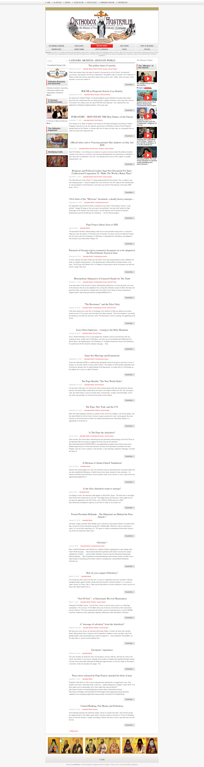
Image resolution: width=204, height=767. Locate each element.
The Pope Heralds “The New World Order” (102, 381)
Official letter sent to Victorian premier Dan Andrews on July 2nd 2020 (102, 144)
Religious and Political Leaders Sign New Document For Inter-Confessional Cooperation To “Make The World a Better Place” (102, 172)
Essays (124, 49)
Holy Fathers (124, 46)
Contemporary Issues (101, 202)
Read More (129, 84)
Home (48, 2)
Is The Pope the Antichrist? (102, 432)
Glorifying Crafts (55, 152)
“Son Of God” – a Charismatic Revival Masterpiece (102, 598)
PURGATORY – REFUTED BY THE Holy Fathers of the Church (102, 116)
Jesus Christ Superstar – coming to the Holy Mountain (102, 329)
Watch (148, 78)
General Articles (105, 94)
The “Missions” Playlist (145, 60)
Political (147, 49)
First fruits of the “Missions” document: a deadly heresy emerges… (102, 198)
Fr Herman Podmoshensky (55, 101)
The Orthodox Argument (54, 129)
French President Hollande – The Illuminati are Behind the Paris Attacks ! (102, 515)
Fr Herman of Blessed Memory (57, 121)
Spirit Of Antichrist (147, 46)
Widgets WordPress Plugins (101, 764)
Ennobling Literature (107, 2)
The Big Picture (79, 2)
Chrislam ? (102, 542)
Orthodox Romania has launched (56, 83)
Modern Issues (56, 49)
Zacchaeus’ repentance (102, 649)
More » (49, 95)
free (118, 764)
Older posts (73, 731)
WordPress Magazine (131, 764)
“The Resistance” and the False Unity (102, 304)
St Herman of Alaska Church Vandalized (102, 462)
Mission (67, 2)
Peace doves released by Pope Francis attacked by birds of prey (102, 675)
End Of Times (98, 69)
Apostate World (102, 46)
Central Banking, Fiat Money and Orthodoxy (102, 705)
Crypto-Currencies (101, 49)
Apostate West (92, 2)
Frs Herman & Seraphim (56, 46)
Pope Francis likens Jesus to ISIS (102, 224)
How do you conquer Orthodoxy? (102, 572)
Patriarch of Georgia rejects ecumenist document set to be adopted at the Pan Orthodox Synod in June (102, 251)
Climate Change (79, 49)
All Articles (58, 2)
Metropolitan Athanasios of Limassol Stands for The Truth (102, 278)
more (121, 764)
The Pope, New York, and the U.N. (102, 406)
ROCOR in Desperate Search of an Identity (102, 91)
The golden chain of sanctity (102, 65)
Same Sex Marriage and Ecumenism (102, 355)
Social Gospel (79, 46)
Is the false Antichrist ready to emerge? (102, 488)
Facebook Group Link (56, 65)
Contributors (122, 2)
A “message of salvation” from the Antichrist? (102, 624)
